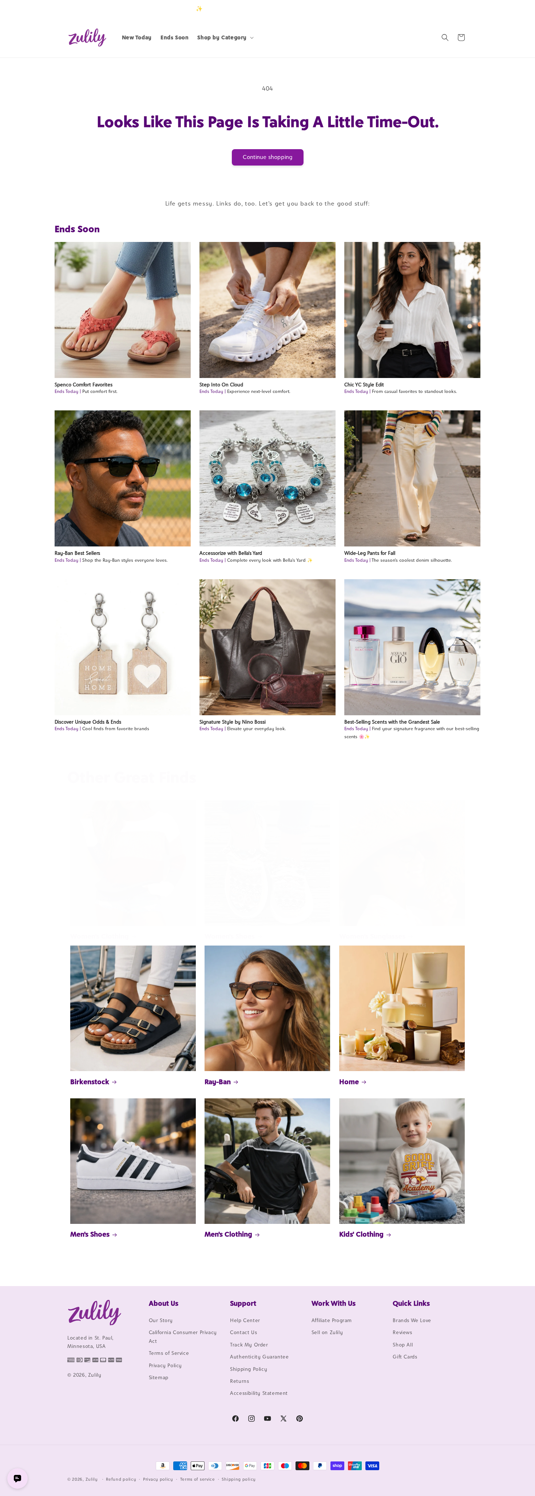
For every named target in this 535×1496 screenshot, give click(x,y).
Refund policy (121, 1479)
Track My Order (249, 1345)
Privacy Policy (165, 1365)
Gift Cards (405, 1357)
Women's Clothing (99, 936)
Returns (239, 1381)
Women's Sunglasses (372, 936)
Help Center (245, 1320)
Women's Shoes (230, 936)
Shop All (403, 1345)
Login (433, 8)
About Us (163, 1303)
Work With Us (334, 1303)
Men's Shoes (90, 1234)
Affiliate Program (332, 1320)
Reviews (402, 1332)
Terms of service (197, 1479)
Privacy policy (158, 1479)
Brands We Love (412, 1320)
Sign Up (456, 8)
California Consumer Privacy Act (183, 1336)
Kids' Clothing (361, 1234)
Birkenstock (89, 1082)
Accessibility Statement (259, 1393)
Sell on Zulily (327, 1332)
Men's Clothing (228, 1234)
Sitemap (159, 1377)
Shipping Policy (248, 1369)
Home (349, 1082)
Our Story (161, 1320)
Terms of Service (169, 1353)
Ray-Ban (218, 1082)
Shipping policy (239, 1479)
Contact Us (243, 1332)
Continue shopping (268, 157)
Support (243, 1303)
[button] (225, 37)
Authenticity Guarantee (259, 1357)
